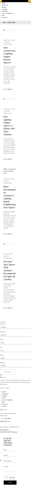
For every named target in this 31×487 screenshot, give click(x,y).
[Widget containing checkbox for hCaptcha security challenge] (10, 478)
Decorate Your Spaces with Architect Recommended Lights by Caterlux (9, 270)
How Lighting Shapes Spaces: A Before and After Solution (9, 125)
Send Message (7, 371)
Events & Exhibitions (7, 13)
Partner (4, 398)
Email (2, 339)
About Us (4, 392)
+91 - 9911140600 (6, 418)
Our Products (5, 394)
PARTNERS (5, 11)
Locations (4, 406)
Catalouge (4, 9)
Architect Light (7, 44)
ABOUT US (5, 5)
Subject (2, 355)
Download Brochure (5, 432)
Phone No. (3, 332)
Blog (3, 15)
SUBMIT (10, 482)
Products (4, 7)
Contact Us (5, 17)
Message (2, 362)
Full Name (2, 324)
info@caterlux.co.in (5, 421)
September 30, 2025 (9, 40)
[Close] (29, 1)
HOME (3, 3)
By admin (7, 42)
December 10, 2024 (9, 179)
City (1, 347)
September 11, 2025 (9, 109)
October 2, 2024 (8, 254)
